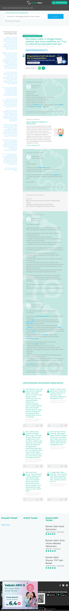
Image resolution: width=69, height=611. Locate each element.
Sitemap (26, 610)
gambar (56, 175)
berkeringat (30, 322)
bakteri (31, 106)
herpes (34, 331)
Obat (8, 8)
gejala (37, 344)
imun (43, 106)
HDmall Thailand (48, 610)
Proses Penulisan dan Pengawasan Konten (11, 610)
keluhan (36, 104)
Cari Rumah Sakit (14, 8)
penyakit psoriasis (32, 338)
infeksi (61, 104)
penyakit (45, 316)
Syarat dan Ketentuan (38, 608)
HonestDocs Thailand (35, 610)
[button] (45, 76)
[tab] (45, 224)
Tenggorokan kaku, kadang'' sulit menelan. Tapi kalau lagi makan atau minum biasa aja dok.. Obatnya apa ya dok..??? (59, 476)
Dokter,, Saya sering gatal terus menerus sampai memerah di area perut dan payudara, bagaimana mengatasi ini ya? (58, 393)
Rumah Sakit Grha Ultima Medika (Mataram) (55, 543)
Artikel (31, 8)
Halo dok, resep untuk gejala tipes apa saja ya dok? (10, 169)
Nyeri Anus (5, 525)
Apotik (20, 8)
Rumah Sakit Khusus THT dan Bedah (54, 560)
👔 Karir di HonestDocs (50, 608)
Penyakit (5, 8)
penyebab (39, 316)
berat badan (42, 167)
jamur (39, 106)
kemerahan (30, 323)
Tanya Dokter (26, 8)
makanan (45, 334)
